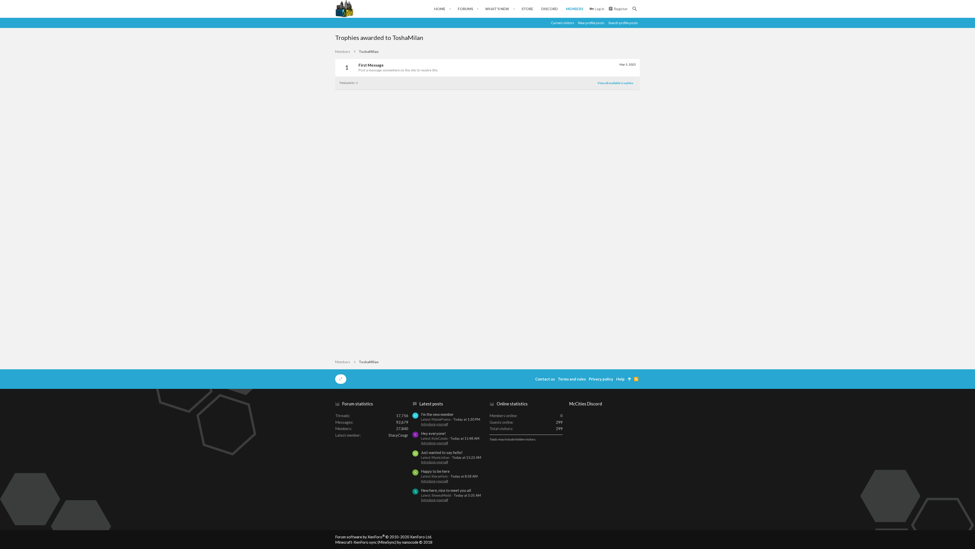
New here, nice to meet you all (446, 490)
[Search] (635, 9)
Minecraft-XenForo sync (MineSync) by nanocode (383, 542)
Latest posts (431, 403)
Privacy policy (601, 379)
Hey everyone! (433, 433)
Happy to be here (435, 471)
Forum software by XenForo (383, 537)
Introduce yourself (434, 424)
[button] (450, 9)
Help (620, 379)
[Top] (629, 379)
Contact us (545, 379)
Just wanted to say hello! (442, 452)
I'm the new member (437, 414)
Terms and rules (572, 379)
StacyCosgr (398, 435)
